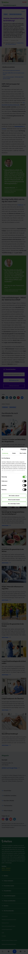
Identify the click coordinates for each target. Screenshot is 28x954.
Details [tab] (14, 453)
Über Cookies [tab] (23, 453)
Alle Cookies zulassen (14, 495)
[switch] (24, 481)
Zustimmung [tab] (5, 453)
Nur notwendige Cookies (14, 503)
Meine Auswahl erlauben (14, 499)
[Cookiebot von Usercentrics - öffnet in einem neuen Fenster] (20, 449)
